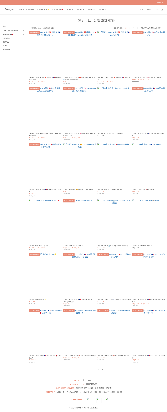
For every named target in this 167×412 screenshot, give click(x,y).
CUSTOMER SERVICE (64, 388)
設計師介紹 (91, 9)
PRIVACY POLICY (78, 384)
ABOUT (77, 380)
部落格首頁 (102, 9)
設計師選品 (80, 9)
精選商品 (6, 42)
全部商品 (34, 28)
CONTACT (50, 392)
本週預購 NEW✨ (43, 9)
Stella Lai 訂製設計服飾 (26, 9)
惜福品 (5, 46)
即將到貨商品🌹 (58, 9)
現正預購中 (6, 49)
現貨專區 (70, 9)
